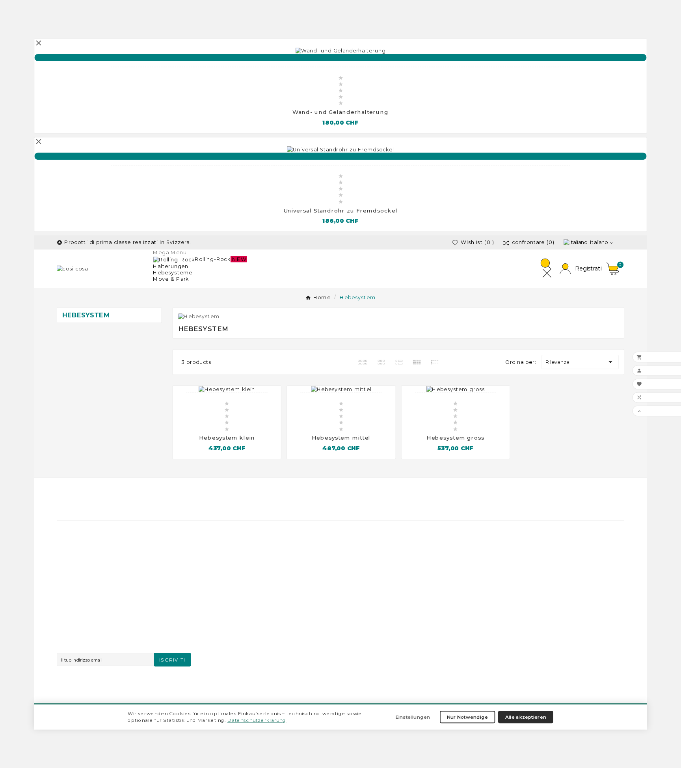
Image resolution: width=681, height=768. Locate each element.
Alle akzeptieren (525, 717)
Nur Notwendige (467, 717)
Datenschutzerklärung (256, 720)
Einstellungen (413, 717)
